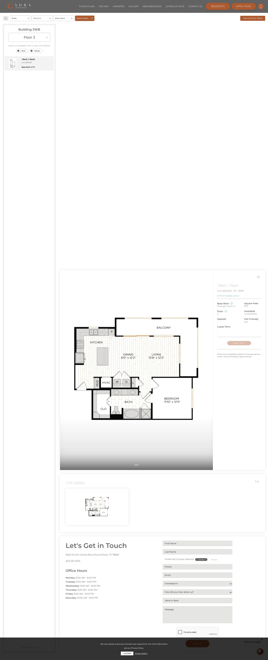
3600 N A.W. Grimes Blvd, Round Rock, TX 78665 (92, 554)
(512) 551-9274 (73, 561)
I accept (127, 653)
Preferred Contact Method (179, 559)
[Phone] (261, 6)
